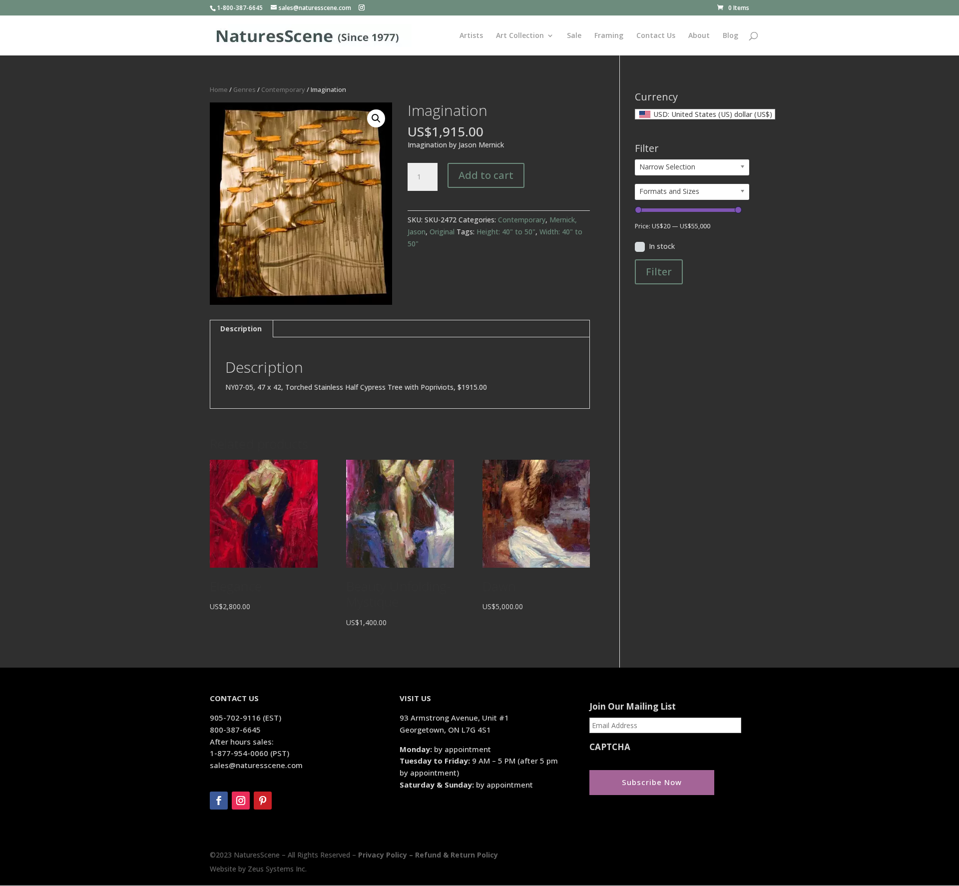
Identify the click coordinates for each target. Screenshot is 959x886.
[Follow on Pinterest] (263, 801)
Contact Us (655, 36)
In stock (662, 246)
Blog (730, 36)
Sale (574, 36)
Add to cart (486, 175)
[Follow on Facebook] (219, 801)
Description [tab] (241, 328)
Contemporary (283, 89)
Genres (244, 89)
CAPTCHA (609, 747)
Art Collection (520, 36)
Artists (471, 36)
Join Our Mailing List (632, 706)
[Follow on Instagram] (241, 801)
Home (219, 89)
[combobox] (705, 114)
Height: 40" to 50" (506, 231)
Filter (659, 271)
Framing (608, 36)
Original (442, 231)
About (699, 36)
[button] (376, 118)
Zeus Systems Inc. (277, 869)
